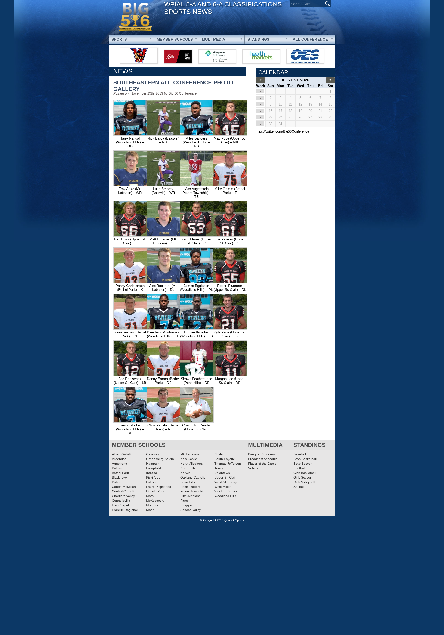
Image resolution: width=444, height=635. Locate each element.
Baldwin (117, 468)
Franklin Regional (125, 510)
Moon (150, 510)
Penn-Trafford (190, 487)
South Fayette (224, 459)
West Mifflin (222, 487)
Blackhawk (119, 477)
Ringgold (186, 505)
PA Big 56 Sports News (135, 16)
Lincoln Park (155, 491)
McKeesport (155, 500)
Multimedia (213, 39)
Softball (298, 487)
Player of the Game (262, 463)
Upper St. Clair (225, 477)
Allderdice (119, 459)
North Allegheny (192, 463)
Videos (253, 468)
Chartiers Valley (123, 496)
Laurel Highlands (158, 487)
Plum (184, 500)
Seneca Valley (190, 510)
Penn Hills (187, 482)
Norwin (185, 473)
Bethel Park (120, 473)
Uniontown (222, 473)
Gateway (152, 454)
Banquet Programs (262, 454)
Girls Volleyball (304, 482)
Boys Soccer (302, 463)
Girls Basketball (304, 473)
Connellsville (121, 500)
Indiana (151, 473)
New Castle (188, 459)
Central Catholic (123, 491)
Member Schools (175, 39)
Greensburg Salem (160, 459)
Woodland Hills (225, 496)
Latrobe (151, 482)
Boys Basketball (305, 459)
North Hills (187, 468)
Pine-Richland (190, 496)
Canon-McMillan (124, 487)
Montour (152, 505)
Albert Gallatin (122, 454)
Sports (119, 39)
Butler (116, 482)
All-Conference (310, 39)
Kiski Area (153, 477)
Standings (258, 39)
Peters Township (192, 491)
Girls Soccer (302, 477)
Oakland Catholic (192, 477)
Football (299, 468)
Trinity (218, 468)
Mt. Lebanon (189, 454)
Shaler (219, 454)
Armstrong (119, 463)
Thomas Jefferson (227, 463)
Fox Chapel (120, 505)
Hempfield (153, 468)
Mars (150, 496)
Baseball (299, 454)
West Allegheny (225, 482)
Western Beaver (226, 491)
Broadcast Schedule (263, 459)
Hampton (153, 463)
